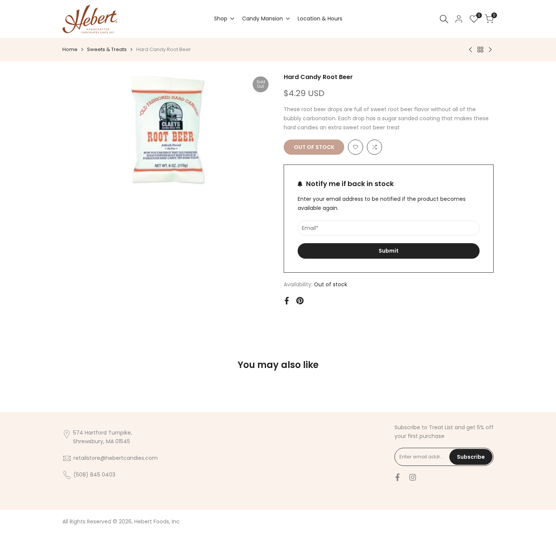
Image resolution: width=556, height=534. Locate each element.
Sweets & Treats (107, 49)
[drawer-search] (444, 19)
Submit (389, 251)
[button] (355, 147)
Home (70, 49)
